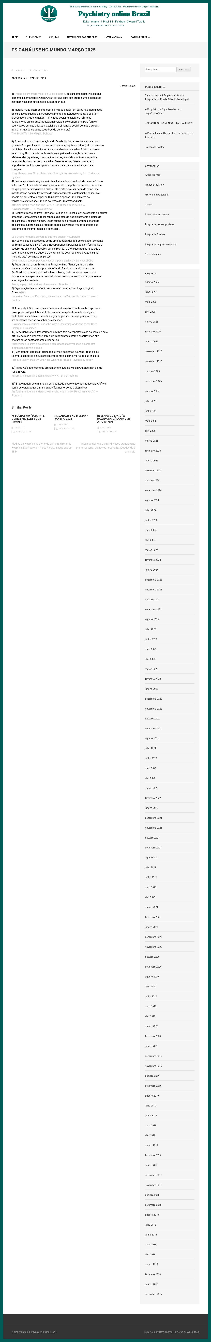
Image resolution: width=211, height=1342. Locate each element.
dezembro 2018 (153, 1175)
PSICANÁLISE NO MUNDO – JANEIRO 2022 (71, 417)
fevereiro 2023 (153, 678)
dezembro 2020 (153, 936)
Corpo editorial (141, 37)
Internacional (114, 37)
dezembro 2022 (153, 698)
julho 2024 (150, 510)
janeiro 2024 (151, 569)
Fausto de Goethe (155, 147)
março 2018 (151, 1264)
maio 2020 (150, 1006)
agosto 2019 (152, 1095)
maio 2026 (150, 301)
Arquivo (54, 37)
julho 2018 (150, 1224)
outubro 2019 (152, 1075)
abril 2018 (150, 1254)
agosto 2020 (152, 976)
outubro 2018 (152, 1194)
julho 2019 (150, 1105)
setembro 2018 (153, 1204)
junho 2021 (151, 877)
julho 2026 (150, 291)
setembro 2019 (153, 1085)
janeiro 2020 (151, 1046)
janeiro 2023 (151, 688)
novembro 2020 (153, 946)
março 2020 (151, 1026)
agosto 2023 (152, 619)
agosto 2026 (152, 282)
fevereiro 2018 (153, 1274)
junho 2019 (151, 1115)
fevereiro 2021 (153, 917)
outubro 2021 (152, 837)
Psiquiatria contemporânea (159, 224)
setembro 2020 (153, 966)
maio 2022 (150, 768)
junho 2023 (151, 639)
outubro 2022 (152, 718)
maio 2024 (150, 530)
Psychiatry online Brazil (43, 1331)
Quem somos (34, 37)
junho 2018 (151, 1234)
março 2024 (151, 549)
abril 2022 (150, 778)
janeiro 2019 (151, 1165)
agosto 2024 (152, 500)
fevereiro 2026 (153, 331)
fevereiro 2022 (153, 798)
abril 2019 (150, 1135)
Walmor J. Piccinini (102, 21)
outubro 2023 (152, 599)
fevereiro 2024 (153, 559)
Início (15, 37)
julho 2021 (150, 867)
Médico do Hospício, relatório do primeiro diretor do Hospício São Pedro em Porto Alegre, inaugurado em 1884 (42, 447)
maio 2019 (150, 1125)
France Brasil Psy (154, 184)
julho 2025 (150, 401)
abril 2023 (150, 659)
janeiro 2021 (151, 927)
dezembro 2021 (153, 817)
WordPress (193, 1331)
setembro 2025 (153, 381)
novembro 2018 (153, 1185)
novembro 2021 (153, 827)
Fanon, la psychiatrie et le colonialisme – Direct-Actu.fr (43, 284)
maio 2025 (150, 420)
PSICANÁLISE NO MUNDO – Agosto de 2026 (169, 123)
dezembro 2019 (153, 1056)
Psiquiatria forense (155, 234)
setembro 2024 (153, 490)
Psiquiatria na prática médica (160, 244)
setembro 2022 (153, 728)
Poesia (148, 204)
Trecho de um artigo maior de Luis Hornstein (40, 93)
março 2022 (151, 788)
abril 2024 (150, 540)
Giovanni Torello (136, 21)
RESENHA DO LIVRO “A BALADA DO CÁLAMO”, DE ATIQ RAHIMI (113, 418)
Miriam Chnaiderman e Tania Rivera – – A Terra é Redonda (45, 375)
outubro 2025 (152, 371)
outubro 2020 (152, 956)
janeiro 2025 (151, 460)
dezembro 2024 (153, 470)
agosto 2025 (152, 391)
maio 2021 (150, 887)
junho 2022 (151, 758)
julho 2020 (150, 986)
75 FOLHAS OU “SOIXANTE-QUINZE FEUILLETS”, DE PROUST (28, 418)
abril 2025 (150, 430)
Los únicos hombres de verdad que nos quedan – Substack (46, 236)
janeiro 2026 (151, 341)
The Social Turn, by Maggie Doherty (32, 133)
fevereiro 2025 (153, 450)
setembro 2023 (153, 609)
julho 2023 (150, 629)
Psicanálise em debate (157, 214)
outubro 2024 (152, 480)
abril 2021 (150, 897)
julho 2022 (150, 748)
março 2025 (151, 440)
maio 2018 (150, 1244)
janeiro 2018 (151, 1284)
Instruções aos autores (81, 37)
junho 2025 (151, 411)
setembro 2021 (153, 847)
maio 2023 (150, 649)
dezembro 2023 (153, 579)
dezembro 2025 (153, 351)
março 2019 (151, 1145)
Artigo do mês (153, 174)
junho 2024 (151, 520)
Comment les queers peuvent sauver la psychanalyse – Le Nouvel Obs (52, 260)
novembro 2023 (153, 589)
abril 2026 (150, 311)
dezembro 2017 (153, 1294)
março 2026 (151, 321)
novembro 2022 (153, 708)
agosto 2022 (152, 738)
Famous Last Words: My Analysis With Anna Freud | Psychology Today (52, 359)
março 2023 (151, 669)
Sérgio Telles (40, 70)
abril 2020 (150, 1016)
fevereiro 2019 (153, 1155)
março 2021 (151, 907)
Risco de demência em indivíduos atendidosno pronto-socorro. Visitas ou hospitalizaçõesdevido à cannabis (105, 447)
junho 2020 (151, 996)
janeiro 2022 (151, 807)
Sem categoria (153, 254)
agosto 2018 (152, 1214)
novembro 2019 (153, 1065)
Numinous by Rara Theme (158, 1331)
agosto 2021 (152, 857)
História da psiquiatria (156, 194)
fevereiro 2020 (153, 1036)
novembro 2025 (153, 361)
